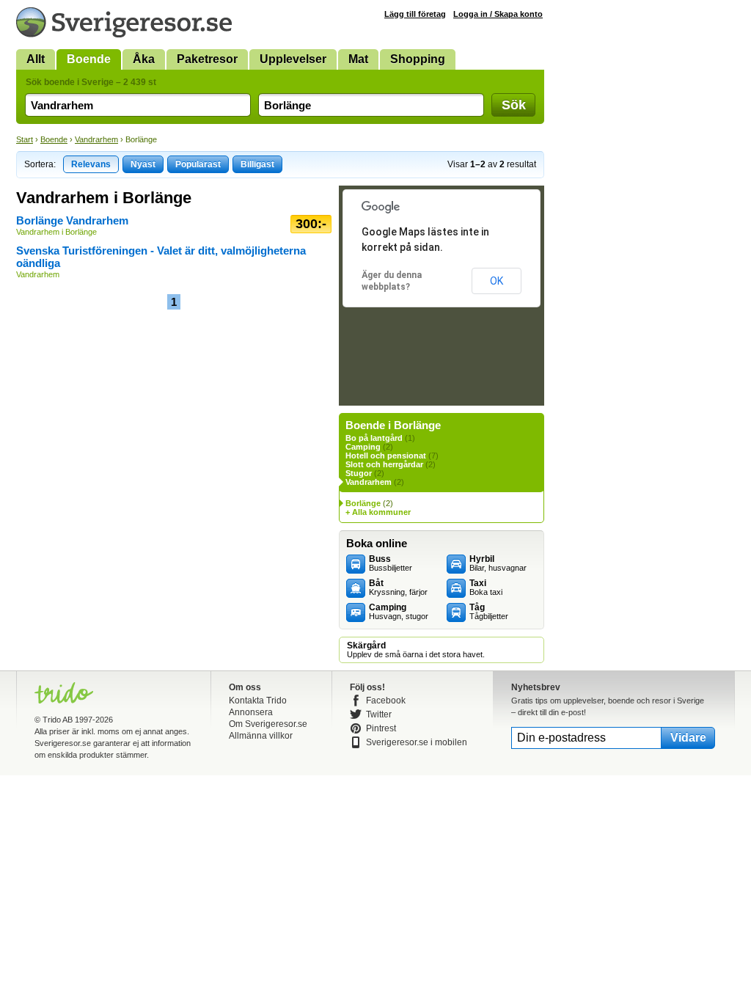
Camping (363, 446)
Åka (144, 59)
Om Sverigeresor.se (268, 724)
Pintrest (381, 728)
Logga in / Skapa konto (498, 14)
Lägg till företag (415, 14)
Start (24, 139)
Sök (514, 105)
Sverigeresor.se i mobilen (416, 742)
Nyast (143, 164)
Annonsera (251, 712)
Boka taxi (485, 587)
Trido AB (58, 719)
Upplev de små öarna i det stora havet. (416, 650)
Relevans (91, 164)
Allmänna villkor (261, 736)
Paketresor (207, 59)
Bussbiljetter (390, 563)
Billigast (257, 164)
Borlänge (363, 503)
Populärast (198, 164)
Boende (89, 59)
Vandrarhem (96, 139)
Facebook (386, 700)
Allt (35, 59)
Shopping (417, 59)
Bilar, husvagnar (498, 563)
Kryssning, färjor (398, 587)
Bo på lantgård (374, 438)
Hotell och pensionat (385, 455)
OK (496, 281)
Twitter (379, 714)
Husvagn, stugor (398, 612)
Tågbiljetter (488, 612)
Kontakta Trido (258, 700)
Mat (358, 59)
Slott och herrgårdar (384, 464)
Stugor (358, 473)
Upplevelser (293, 59)
